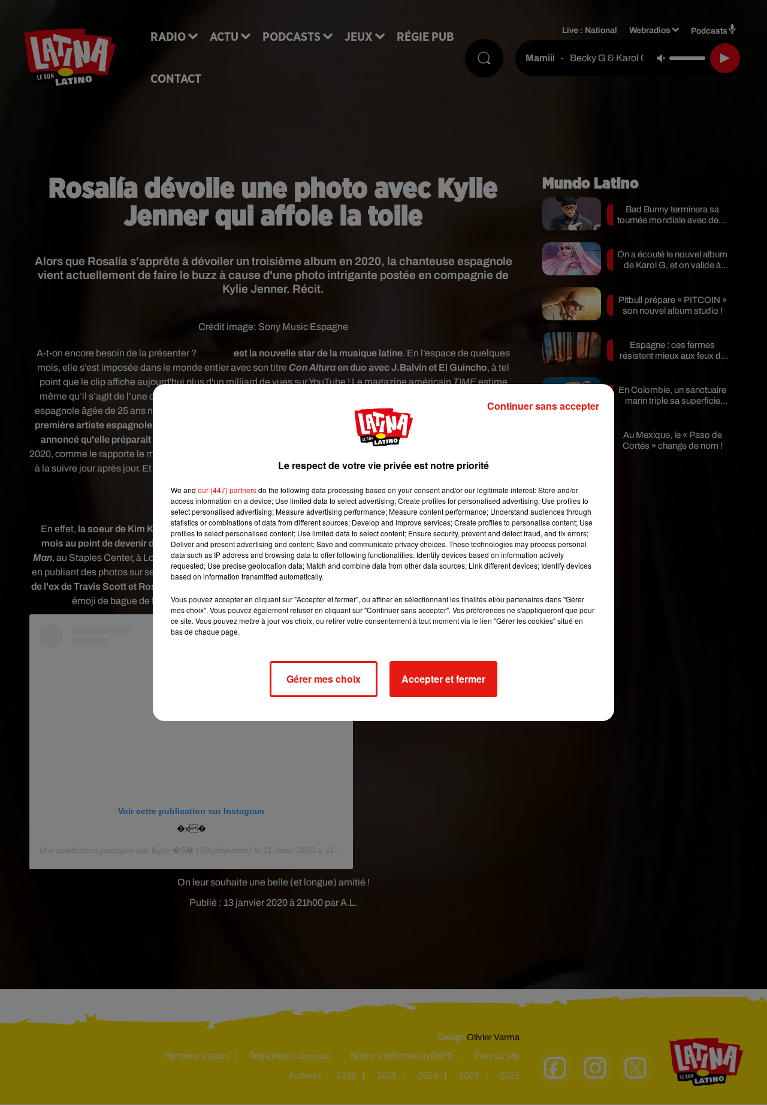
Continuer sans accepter (543, 406)
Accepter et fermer (443, 679)
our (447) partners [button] (227, 490)
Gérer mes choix (323, 679)
